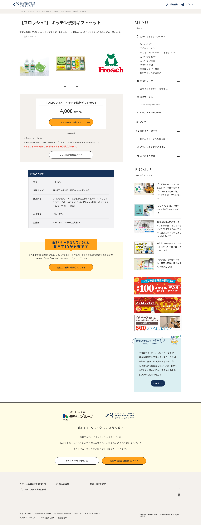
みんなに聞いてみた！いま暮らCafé (157, 52)
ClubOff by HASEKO (150, 104)
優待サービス (146, 96)
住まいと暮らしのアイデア (153, 36)
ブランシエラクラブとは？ (153, 146)
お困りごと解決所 (148, 131)
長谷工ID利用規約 (98, 483)
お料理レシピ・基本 (149, 68)
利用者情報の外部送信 (62, 513)
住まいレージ (146, 81)
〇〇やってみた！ (148, 48)
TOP (21, 11)
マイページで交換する (71, 122)
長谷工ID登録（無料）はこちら (71, 267)
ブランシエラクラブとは (77, 461)
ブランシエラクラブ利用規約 (33, 489)
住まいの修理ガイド (149, 56)
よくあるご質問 (147, 156)
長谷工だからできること (151, 73)
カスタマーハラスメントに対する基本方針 (36, 517)
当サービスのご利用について (33, 483)
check (156, 383)
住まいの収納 (146, 64)
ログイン (189, 4)
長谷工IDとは (25, 513)
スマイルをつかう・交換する (37, 11)
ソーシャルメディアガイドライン (87, 513)
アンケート (145, 121)
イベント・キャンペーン (151, 112)
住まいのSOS (146, 44)
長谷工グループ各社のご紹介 (154, 138)
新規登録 (174, 4)
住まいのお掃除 (147, 60)
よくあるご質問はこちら (71, 155)
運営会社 (61, 517)
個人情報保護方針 (42, 513)
